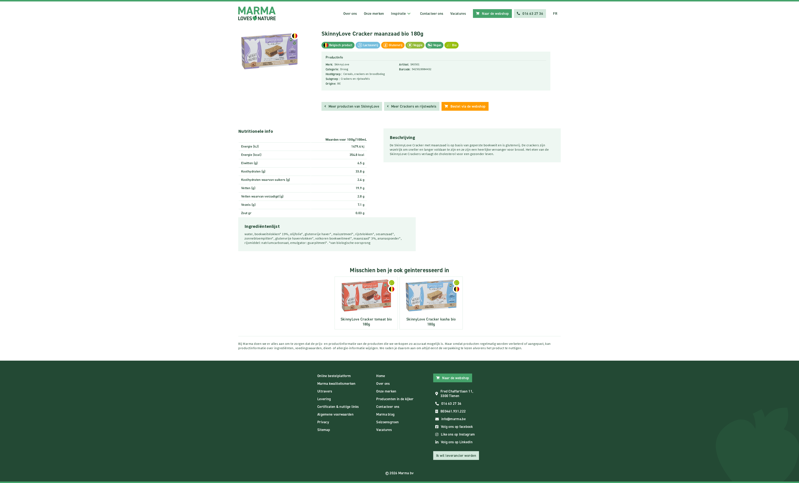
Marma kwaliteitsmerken (336, 383)
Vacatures (458, 13)
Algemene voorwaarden (335, 414)
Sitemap (323, 429)
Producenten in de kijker (394, 399)
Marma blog (385, 414)
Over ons (350, 13)
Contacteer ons (431, 13)
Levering (324, 399)
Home (380, 376)
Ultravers (324, 391)
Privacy (323, 422)
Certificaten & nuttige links (338, 406)
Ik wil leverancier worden (456, 455)
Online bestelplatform (334, 376)
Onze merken (374, 13)
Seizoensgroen (387, 422)
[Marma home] (257, 14)
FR (555, 13)
